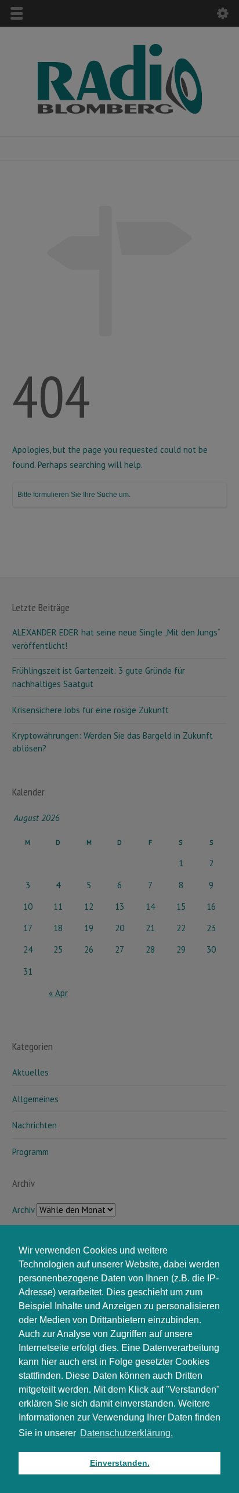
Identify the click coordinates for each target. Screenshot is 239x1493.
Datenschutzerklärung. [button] (126, 1433)
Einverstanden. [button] (120, 1462)
